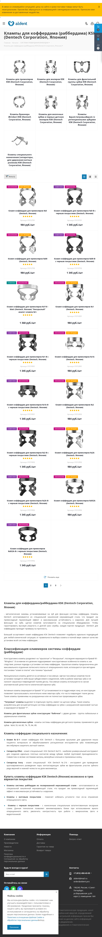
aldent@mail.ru (80, 878)
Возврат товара (44, 850)
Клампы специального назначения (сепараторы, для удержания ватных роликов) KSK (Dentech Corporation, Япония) (19, 160)
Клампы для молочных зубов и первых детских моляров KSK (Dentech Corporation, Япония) (51, 118)
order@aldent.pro (82, 881)
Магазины (8, 850)
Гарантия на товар (45, 846)
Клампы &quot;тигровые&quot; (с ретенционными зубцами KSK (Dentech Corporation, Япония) (82, 119)
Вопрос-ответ (75, 839)
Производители (11, 843)
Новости (8, 846)
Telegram (6, 889)
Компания (9, 834)
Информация (44, 834)
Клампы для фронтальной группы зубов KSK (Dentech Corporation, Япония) (82, 82)
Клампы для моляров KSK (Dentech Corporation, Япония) (50, 82)
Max (20, 889)
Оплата (40, 839)
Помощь (73, 834)
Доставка (41, 843)
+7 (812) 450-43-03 (82, 873)
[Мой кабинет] (92, 23)
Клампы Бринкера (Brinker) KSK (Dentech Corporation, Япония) (19, 117)
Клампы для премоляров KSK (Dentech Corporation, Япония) (19, 82)
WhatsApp (13, 889)
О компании (9, 839)
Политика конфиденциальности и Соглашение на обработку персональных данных (16, 858)
